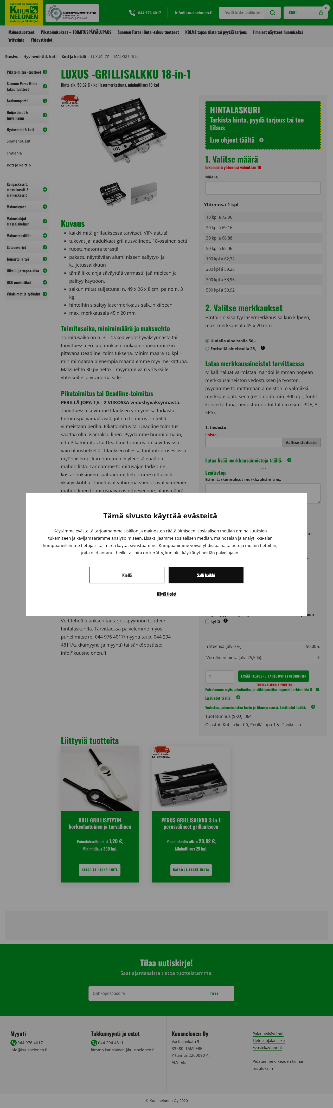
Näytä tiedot (166, 594)
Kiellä (127, 575)
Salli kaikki (206, 575)
